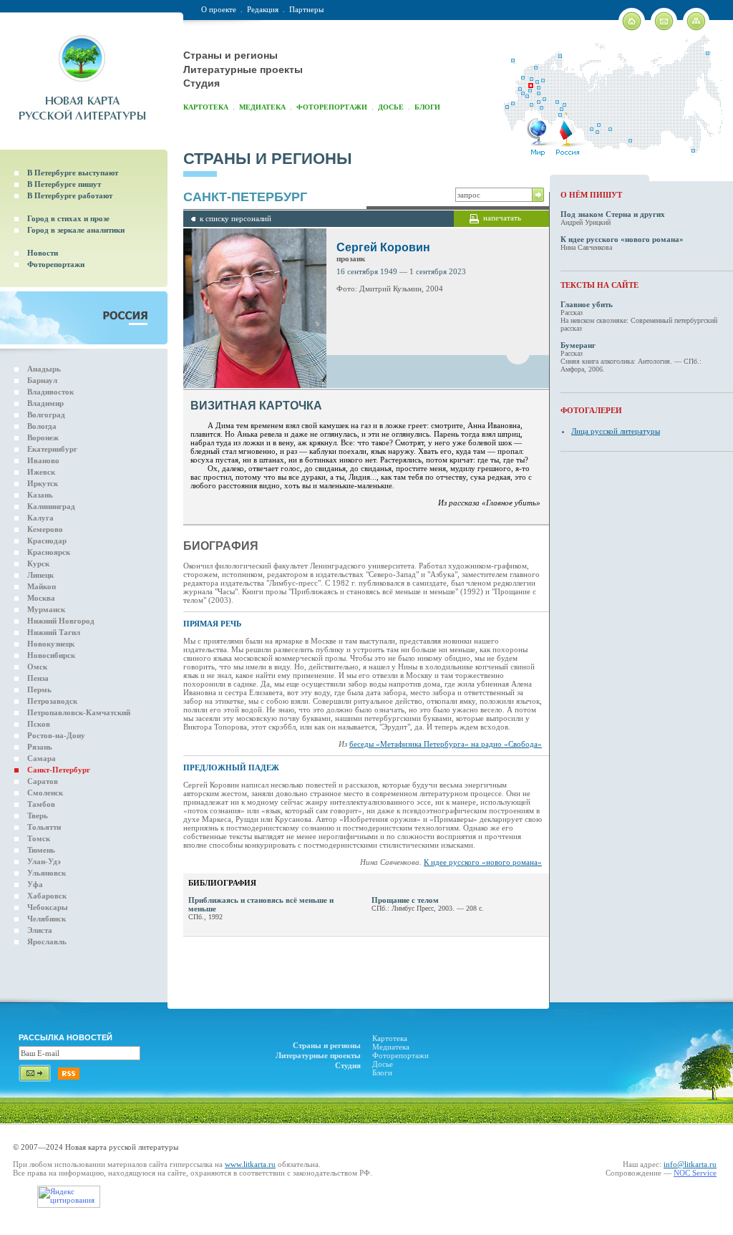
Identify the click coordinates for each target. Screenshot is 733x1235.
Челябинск (46, 918)
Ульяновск (46, 872)
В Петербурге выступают (72, 172)
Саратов (42, 781)
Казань (40, 494)
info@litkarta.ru (690, 1164)
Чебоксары (47, 907)
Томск (38, 838)
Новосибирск (51, 655)
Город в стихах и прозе (68, 218)
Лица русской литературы (615, 431)
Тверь (37, 815)
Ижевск (41, 472)
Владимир (45, 403)
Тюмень (41, 850)
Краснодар (47, 540)
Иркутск (42, 483)
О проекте (218, 9)
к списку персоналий (235, 218)
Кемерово (45, 529)
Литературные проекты (243, 69)
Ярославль (47, 941)
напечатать (502, 217)
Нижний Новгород (60, 620)
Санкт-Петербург (58, 769)
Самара (41, 758)
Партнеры (306, 9)
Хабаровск (47, 895)
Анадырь (44, 368)
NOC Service (695, 1172)
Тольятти (44, 827)
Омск (37, 666)
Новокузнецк (50, 643)
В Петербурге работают (69, 195)
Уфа (35, 884)
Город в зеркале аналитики (76, 230)
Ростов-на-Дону (56, 735)
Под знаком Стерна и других (612, 214)
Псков (38, 724)
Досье (391, 107)
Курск (38, 563)
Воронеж (43, 437)
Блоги (427, 107)
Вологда (42, 426)
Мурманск (46, 609)
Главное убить (586, 304)
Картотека (205, 107)
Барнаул (42, 380)
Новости (42, 252)
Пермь (39, 689)
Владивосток (50, 391)
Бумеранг (578, 345)
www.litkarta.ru (250, 1164)
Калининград (51, 506)
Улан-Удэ (44, 861)
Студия (201, 83)
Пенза (38, 678)
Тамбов (41, 804)
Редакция (262, 9)
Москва (41, 598)
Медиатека (262, 107)
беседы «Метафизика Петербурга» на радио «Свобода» (445, 744)
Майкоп (41, 586)
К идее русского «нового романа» (483, 862)
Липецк (40, 575)
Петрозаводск (52, 701)
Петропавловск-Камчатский (78, 712)
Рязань (39, 746)
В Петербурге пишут (64, 184)
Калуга (40, 517)
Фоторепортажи (331, 107)
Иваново (43, 460)
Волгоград (46, 414)
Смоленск (45, 792)
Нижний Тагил (53, 632)
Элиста (39, 930)
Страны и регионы (230, 55)
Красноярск (48, 552)
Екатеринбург (52, 449)
